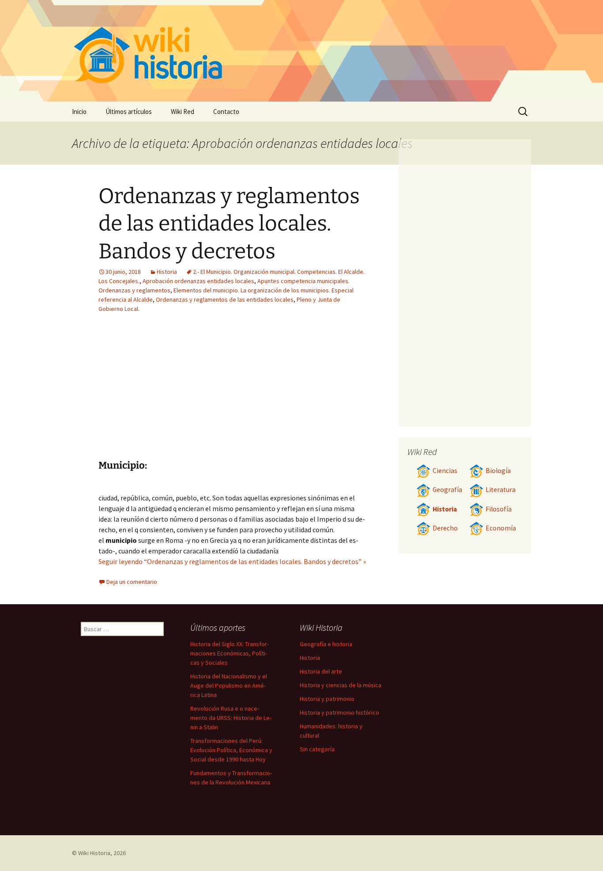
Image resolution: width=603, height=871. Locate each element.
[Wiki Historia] (301, 51)
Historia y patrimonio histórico (339, 712)
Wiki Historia (94, 853)
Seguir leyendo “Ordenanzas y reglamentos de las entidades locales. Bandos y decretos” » (232, 561)
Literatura (501, 489)
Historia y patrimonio (327, 699)
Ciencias (445, 470)
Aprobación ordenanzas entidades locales (198, 281)
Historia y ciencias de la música (340, 685)
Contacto (226, 111)
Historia (167, 272)
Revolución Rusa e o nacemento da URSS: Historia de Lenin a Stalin (230, 717)
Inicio (79, 111)
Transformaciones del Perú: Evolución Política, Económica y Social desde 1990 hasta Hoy (231, 750)
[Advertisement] (286, 393)
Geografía (447, 489)
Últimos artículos (129, 111)
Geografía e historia (326, 644)
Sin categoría (317, 749)
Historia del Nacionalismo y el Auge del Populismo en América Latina (228, 685)
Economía (501, 528)
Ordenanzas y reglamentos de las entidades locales (225, 299)
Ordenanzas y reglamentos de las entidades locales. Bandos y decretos (229, 223)
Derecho (445, 528)
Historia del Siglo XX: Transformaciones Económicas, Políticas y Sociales (229, 653)
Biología (498, 470)
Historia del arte (321, 671)
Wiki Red (182, 111)
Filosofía (499, 509)
